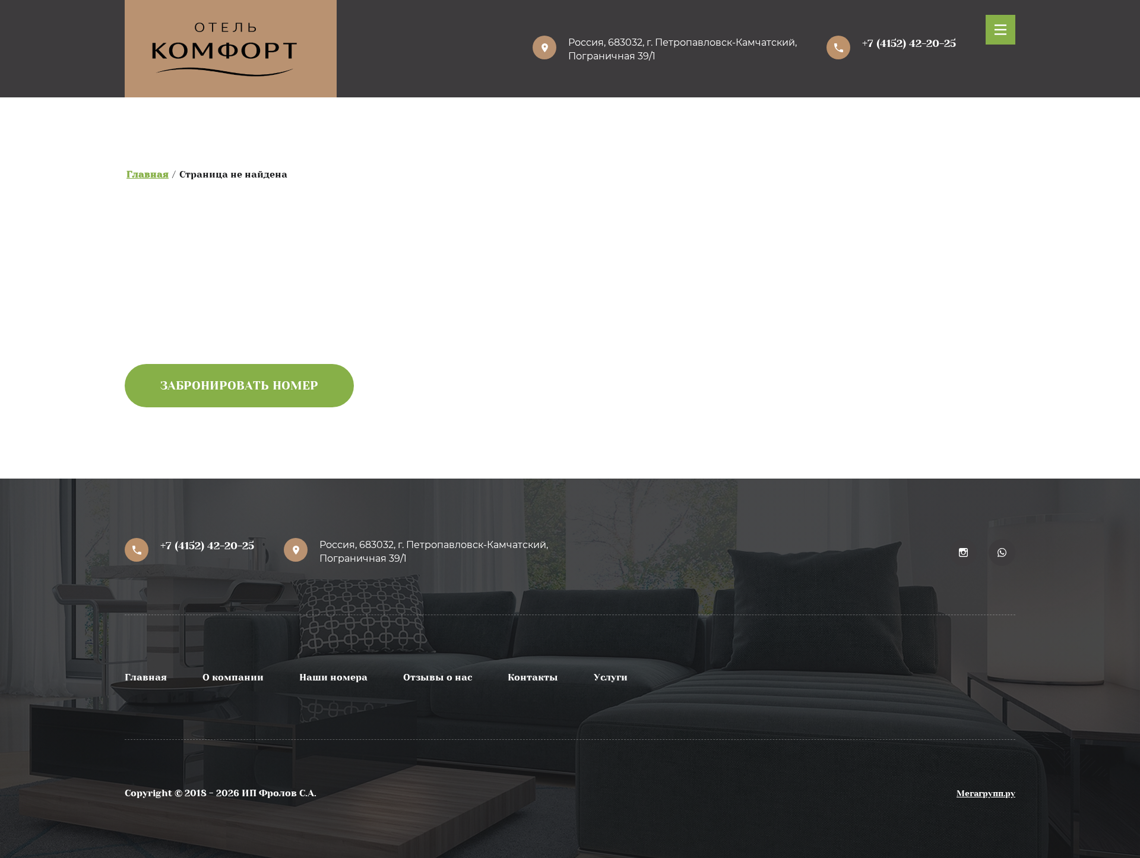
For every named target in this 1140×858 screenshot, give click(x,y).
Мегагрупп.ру (986, 793)
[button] (1000, 30)
